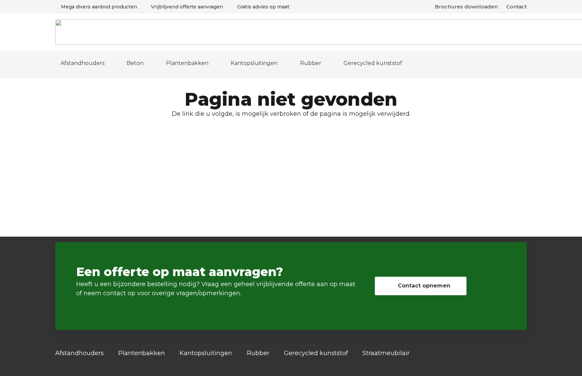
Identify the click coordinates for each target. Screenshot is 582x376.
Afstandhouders (79, 353)
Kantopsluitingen (206, 353)
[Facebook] (524, 353)
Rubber (258, 353)
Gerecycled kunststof (316, 353)
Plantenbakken (141, 353)
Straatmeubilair (386, 353)
